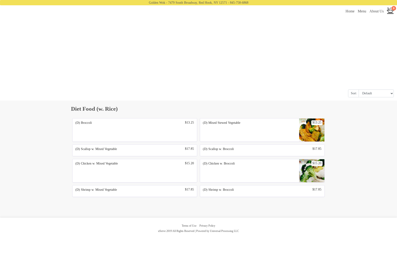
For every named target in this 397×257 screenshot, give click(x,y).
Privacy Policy (207, 225)
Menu (362, 11)
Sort (353, 93)
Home (350, 11)
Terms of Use (189, 225)
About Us (376, 11)
